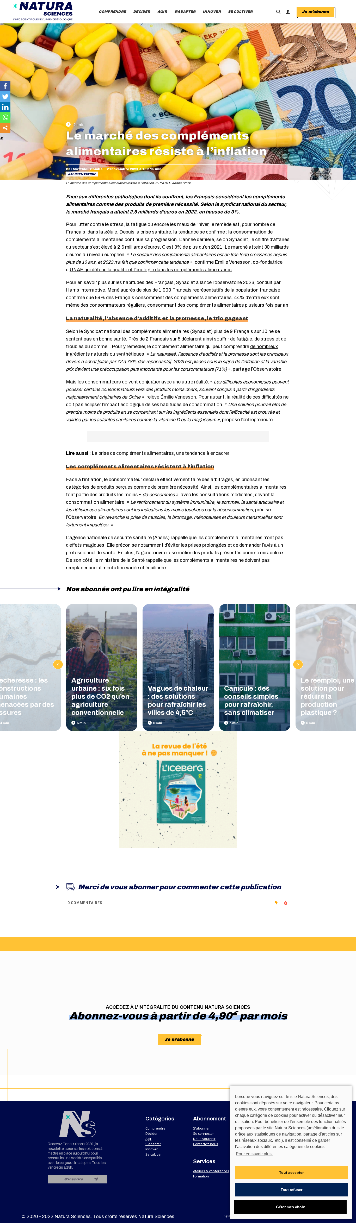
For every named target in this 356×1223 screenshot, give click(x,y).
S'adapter (153, 1144)
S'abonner (201, 1128)
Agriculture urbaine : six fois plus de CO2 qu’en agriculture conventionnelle (100, 696)
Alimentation (82, 174)
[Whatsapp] (5, 117)
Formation (201, 1176)
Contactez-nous (205, 1144)
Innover (151, 1149)
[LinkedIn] (5, 107)
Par (84, 169)
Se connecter (203, 1133)
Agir (148, 1138)
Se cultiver (153, 1154)
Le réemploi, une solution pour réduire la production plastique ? (327, 696)
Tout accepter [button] (291, 1172)
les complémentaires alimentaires (249, 487)
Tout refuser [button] (291, 1190)
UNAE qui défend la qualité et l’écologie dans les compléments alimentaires (151, 269)
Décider (151, 1133)
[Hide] (2, 138)
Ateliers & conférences (211, 1171)
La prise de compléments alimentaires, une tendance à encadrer (160, 453)
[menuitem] (112, 11)
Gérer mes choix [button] (290, 1207)
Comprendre (155, 1128)
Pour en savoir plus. (254, 1154)
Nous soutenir (204, 1138)
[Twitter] (5, 96)
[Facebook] (5, 86)
